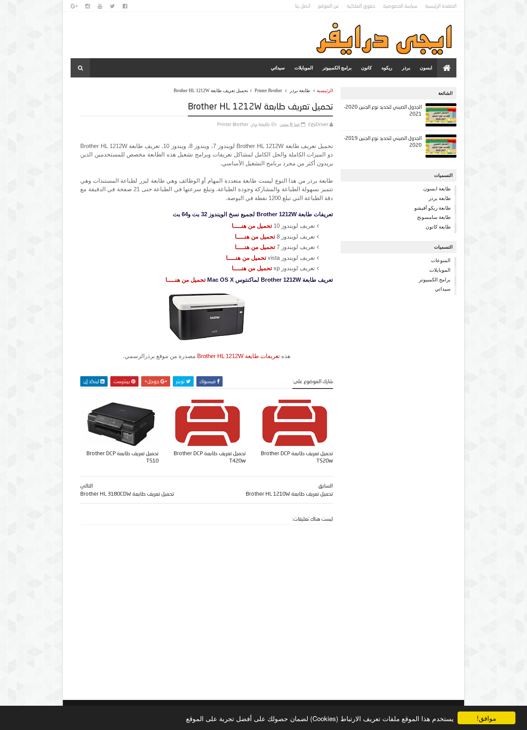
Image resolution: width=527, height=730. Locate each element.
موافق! (486, 718)
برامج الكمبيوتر (337, 68)
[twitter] (112, 6)
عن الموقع (328, 6)
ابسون (426, 68)
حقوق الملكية (361, 6)
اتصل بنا (302, 6)
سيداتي (278, 68)
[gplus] (74, 6)
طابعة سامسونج (434, 217)
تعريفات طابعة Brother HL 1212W (238, 356)
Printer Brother (268, 90)
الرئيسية (325, 90)
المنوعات (441, 260)
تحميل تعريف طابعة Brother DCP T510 (122, 457)
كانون (366, 68)
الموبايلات (303, 68)
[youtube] (100, 6)
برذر (406, 68)
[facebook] (125, 6)
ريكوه (387, 68)
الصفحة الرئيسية (440, 6)
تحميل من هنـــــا (252, 225)
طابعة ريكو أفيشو (432, 207)
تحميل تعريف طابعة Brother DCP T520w (297, 457)
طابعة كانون (438, 226)
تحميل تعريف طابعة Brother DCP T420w (210, 457)
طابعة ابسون (437, 188)
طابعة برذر (300, 90)
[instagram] (87, 6)
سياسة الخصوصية (400, 6)
